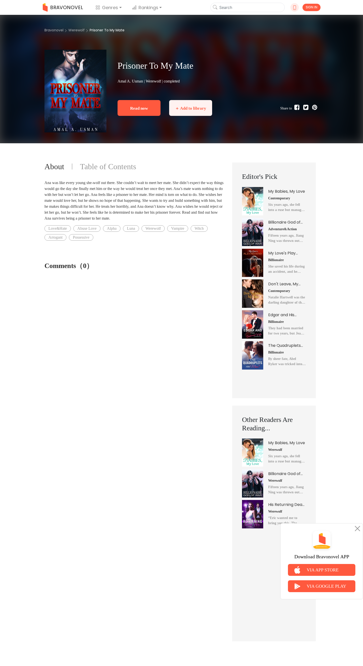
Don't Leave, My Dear (283, 284)
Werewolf (76, 30)
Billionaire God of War (284, 222)
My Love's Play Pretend (282, 253)
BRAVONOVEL (66, 7)
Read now (139, 108)
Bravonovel (53, 30)
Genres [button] (110, 7)
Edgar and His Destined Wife (281, 315)
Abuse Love (87, 228)
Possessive (81, 237)
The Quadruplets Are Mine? (284, 346)
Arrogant (55, 237)
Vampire (177, 228)
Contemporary (279, 198)
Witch (199, 228)
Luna (131, 228)
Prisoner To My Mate (107, 30)
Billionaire (276, 260)
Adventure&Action (282, 229)
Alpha (112, 228)
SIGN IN (311, 7)
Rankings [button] (148, 7)
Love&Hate (57, 228)
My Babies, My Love (286, 191)
